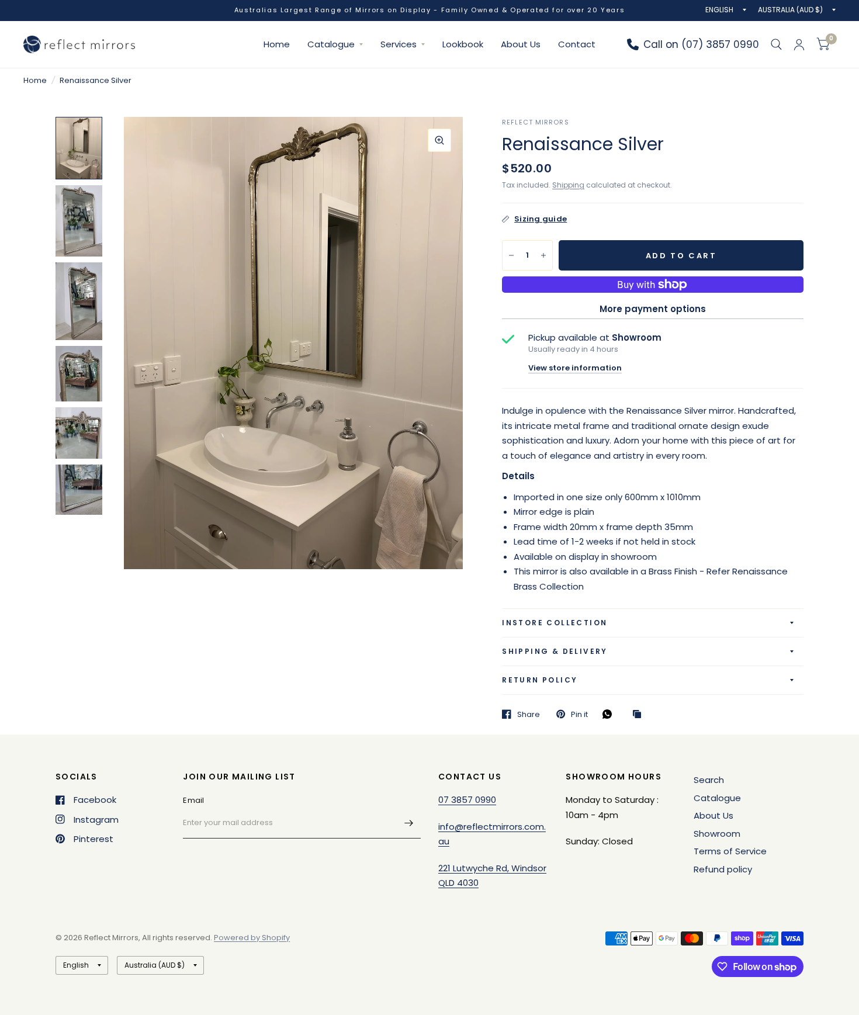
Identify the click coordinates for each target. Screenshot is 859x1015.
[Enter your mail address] (409, 823)
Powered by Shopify (252, 937)
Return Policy (539, 680)
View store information (575, 368)
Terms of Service (730, 851)
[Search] (776, 44)
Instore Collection (554, 623)
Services (398, 44)
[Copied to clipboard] (639, 714)
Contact (576, 44)
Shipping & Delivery (555, 651)
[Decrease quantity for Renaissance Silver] (511, 255)
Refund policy (723, 869)
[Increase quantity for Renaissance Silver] (543, 255)
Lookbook (462, 44)
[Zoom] (439, 140)
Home (277, 44)
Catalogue (331, 44)
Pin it (579, 714)
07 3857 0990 (467, 800)
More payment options (653, 309)
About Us (521, 44)
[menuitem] (277, 44)
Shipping (568, 185)
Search (709, 780)
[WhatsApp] (610, 714)
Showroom (717, 833)
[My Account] (799, 44)
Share (528, 714)
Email (193, 800)
